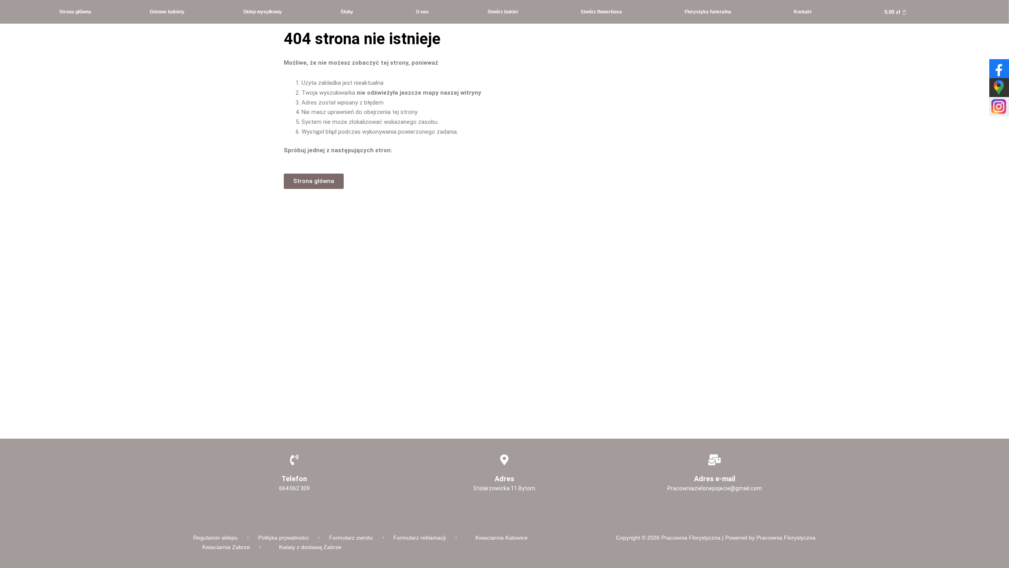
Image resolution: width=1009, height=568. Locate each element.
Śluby (347, 12)
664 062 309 (294, 488)
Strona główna (75, 12)
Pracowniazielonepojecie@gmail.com (714, 488)
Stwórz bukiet (503, 12)
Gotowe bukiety (167, 12)
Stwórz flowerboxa (601, 12)
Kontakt (803, 12)
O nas (422, 12)
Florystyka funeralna (708, 12)
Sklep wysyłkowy (262, 12)
